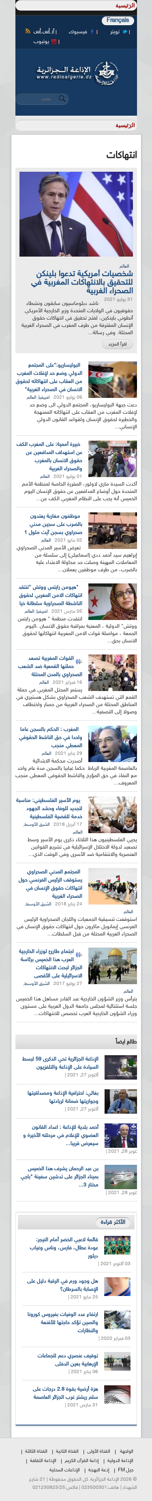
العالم (124, 266)
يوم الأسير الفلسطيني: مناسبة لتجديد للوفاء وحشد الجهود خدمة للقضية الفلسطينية (49, 808)
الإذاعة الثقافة (43, 1461)
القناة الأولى (98, 1451)
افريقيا (44, 397)
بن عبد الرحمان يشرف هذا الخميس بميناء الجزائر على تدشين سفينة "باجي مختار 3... (59, 1177)
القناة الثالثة (36, 1451)
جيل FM (125, 1470)
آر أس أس (44, 31)
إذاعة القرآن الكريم (82, 1461)
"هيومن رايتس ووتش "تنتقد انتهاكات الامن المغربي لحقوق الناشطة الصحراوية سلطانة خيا (50, 595)
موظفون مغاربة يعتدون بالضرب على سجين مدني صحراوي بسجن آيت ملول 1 (53, 524)
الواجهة (126, 1451)
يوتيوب (41, 42)
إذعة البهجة (98, 1470)
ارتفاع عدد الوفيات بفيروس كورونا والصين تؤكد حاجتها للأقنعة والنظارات (63, 1322)
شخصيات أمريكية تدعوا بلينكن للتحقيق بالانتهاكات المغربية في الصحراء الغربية (82, 282)
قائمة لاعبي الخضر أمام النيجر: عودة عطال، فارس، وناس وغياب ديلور (64, 1248)
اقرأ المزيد (117, 344)
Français (118, 20)
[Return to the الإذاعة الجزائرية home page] (76, 63)
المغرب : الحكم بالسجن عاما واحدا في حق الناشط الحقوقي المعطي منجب (50, 737)
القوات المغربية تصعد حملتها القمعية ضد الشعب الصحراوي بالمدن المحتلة (50, 666)
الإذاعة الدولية (120, 1461)
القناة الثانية (67, 1451)
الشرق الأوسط (36, 824)
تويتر (115, 32)
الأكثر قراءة (113, 1222)
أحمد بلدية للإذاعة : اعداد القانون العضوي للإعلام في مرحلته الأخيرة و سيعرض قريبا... (60, 1135)
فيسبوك (78, 32)
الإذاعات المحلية (64, 1470)
